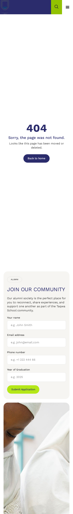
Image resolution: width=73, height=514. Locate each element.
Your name (13, 317)
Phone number (16, 352)
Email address (15, 335)
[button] (68, 7)
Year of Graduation (18, 369)
